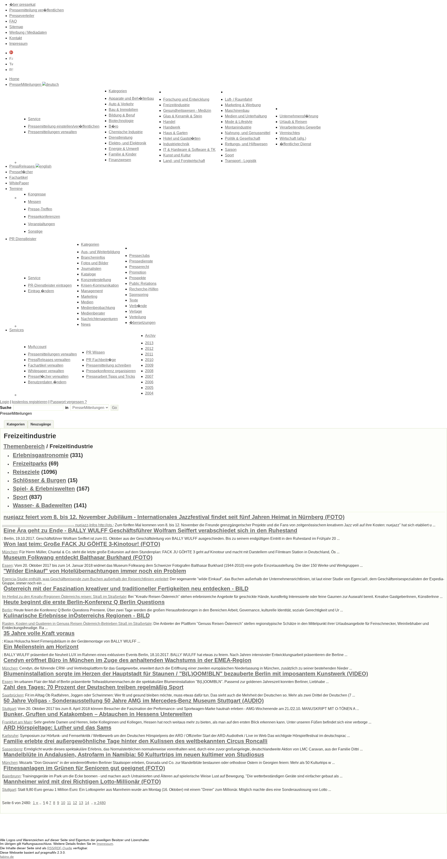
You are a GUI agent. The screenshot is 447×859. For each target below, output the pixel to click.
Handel (169, 122)
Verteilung (137, 317)
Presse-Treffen (40, 209)
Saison (231, 150)
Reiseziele (26, 472)
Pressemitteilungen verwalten (52, 132)
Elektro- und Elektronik (127, 143)
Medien (87, 302)
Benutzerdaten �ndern (47, 382)
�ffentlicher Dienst (295, 144)
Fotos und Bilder (94, 263)
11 (69, 803)
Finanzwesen (120, 160)
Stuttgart (9, 709)
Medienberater (93, 313)
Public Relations (142, 283)
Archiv (150, 336)
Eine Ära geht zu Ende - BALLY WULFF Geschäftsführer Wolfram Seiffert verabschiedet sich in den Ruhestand (150, 530)
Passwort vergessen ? (68, 402)
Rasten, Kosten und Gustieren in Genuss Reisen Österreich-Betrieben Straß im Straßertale (77, 624)
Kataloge (88, 274)
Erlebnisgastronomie (40, 455)
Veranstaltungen (41, 224)
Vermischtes (290, 133)
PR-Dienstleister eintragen (50, 285)
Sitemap (16, 27)
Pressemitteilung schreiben (108, 365)
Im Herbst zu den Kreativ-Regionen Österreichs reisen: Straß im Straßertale (64, 597)
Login (4, 402)
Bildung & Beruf (122, 115)
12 (75, 803)
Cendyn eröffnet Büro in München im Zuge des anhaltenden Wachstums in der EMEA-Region (127, 660)
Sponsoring (138, 295)
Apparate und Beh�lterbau (131, 98)
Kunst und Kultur (177, 155)
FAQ (13, 21)
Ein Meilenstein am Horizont (40, 646)
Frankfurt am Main (17, 722)
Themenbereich (24, 446)
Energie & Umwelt (124, 149)
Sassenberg (12, 749)
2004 (149, 393)
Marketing (89, 296)
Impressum (18, 44)
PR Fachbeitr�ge (101, 360)
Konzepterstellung (96, 280)
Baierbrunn (11, 776)
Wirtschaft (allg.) (293, 138)
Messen (34, 202)
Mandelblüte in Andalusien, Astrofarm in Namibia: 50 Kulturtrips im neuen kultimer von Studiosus (133, 754)
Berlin (7, 610)
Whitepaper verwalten (46, 371)
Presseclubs (139, 256)
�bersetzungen (142, 323)
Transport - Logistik (240, 161)
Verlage (135, 311)
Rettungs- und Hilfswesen (246, 144)
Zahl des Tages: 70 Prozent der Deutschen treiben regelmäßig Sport (93, 687)
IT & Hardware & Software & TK (189, 150)
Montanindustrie (238, 127)
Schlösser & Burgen (39, 480)
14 (87, 803)
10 (63, 803)
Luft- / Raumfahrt (238, 99)
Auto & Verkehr (121, 104)
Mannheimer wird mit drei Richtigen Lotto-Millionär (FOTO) (82, 781)
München (9, 552)
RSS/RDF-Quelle (59, 848)
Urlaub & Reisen (293, 122)
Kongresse (37, 194)
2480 (100, 803)
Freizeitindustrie (176, 105)
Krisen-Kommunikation (100, 285)
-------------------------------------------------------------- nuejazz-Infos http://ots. (57, 525)
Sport (229, 155)
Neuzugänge (40, 424)
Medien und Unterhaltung (246, 116)
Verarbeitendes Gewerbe (300, 127)
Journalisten (91, 269)
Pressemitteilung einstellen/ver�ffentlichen (63, 126)
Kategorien (118, 91)
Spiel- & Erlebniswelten (44, 488)
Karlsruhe (10, 736)
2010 (149, 360)
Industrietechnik (176, 144)
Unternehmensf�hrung (299, 116)
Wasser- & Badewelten (42, 505)
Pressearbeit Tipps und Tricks (110, 376)
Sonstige (35, 231)
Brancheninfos (93, 257)
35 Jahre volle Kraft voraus (38, 633)
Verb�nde (138, 306)
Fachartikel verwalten (45, 365)
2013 (149, 343)
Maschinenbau (237, 111)
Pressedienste (141, 261)
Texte (133, 300)
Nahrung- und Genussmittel (247, 133)
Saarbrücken (12, 695)
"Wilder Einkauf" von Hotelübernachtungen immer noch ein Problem (94, 571)
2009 (149, 365)
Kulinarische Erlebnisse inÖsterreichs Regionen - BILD (76, 615)
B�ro (113, 126)
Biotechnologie (121, 121)
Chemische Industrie (126, 132)
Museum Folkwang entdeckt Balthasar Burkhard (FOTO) (77, 557)
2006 (149, 382)
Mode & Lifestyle (238, 122)
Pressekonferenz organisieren (111, 371)
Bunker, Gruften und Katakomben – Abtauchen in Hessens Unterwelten (97, 714)
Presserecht (139, 267)
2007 (149, 376)
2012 (149, 349)
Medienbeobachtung (98, 308)
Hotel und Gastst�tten (181, 138)
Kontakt (15, 38)
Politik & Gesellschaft (242, 138)
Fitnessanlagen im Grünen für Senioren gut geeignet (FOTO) (84, 768)
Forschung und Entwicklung (186, 99)
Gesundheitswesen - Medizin (187, 111)
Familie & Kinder (122, 154)
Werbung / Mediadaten (28, 32)
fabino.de (7, 857)
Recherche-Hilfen (143, 289)
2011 (149, 354)
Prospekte (137, 278)
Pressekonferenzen (44, 217)
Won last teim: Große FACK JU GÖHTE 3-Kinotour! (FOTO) (81, 544)
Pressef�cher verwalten (48, 376)
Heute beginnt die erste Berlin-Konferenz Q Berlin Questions (84, 602)
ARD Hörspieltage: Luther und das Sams (57, 727)
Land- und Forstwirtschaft (184, 161)
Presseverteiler (21, 16)
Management (92, 291)
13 (81, 803)
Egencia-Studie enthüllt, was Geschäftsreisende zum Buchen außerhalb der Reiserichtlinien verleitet (85, 579)
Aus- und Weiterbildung (100, 252)
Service (34, 278)
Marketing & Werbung (243, 105)
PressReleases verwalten (49, 360)
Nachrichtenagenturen (99, 319)
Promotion (137, 272)
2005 (149, 388)
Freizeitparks (30, 463)
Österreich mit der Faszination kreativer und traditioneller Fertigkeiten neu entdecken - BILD (125, 588)
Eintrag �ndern (41, 291)
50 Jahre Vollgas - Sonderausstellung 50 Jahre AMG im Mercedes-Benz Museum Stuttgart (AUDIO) (133, 700)
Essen (7, 565)
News (86, 324)
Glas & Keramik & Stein (182, 116)
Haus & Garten (175, 133)
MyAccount (37, 347)
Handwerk (171, 127)
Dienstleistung (120, 137)
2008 (149, 371)
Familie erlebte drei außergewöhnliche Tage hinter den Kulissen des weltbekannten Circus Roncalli (135, 741)
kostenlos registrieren (29, 402)
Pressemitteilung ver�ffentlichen (36, 10)
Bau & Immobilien (123, 110)
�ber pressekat (22, 5)
